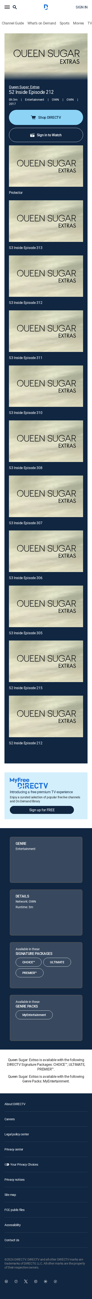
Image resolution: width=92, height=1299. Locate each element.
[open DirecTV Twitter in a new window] (26, 1281)
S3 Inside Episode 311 (25, 357)
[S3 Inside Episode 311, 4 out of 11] (46, 331)
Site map (10, 1195)
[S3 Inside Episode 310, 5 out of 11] (46, 386)
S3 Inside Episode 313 (25, 247)
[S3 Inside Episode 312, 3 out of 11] (46, 276)
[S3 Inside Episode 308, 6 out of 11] (46, 441)
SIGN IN (82, 7)
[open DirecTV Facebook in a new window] (16, 1281)
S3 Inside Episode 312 (25, 302)
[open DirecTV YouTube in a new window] (45, 1281)
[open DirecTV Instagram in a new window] (36, 1281)
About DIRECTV (14, 1104)
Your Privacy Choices (24, 1164)
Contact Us (11, 1240)
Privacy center (13, 1149)
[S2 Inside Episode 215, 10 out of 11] (46, 661)
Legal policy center (16, 1134)
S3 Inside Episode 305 (25, 632)
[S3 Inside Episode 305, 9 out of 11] (46, 606)
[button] (7, 7)
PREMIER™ (29, 973)
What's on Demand (41, 23)
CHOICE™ (28, 962)
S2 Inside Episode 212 (25, 743)
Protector (16, 192)
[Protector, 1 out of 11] (46, 166)
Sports (64, 23)
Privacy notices (14, 1179)
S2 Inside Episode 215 (25, 687)
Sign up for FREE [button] (42, 809)
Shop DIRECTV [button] (49, 117)
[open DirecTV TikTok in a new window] (55, 1281)
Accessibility (12, 1225)
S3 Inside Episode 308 (25, 467)
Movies (78, 23)
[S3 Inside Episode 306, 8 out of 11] (46, 551)
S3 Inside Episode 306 (25, 577)
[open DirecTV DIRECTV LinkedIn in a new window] (6, 1281)
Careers (9, 1119)
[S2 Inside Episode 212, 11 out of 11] (46, 716)
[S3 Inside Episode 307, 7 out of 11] (46, 496)
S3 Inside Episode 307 (25, 522)
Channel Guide (13, 23)
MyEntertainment (34, 1015)
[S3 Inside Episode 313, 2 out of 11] (46, 221)
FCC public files (14, 1210)
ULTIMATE (57, 962)
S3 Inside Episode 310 (25, 412)
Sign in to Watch (49, 135)
